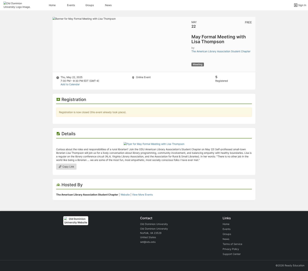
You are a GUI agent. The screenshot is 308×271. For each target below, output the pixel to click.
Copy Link (68, 166)
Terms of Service (232, 243)
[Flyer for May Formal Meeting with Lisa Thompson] (154, 143)
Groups (89, 5)
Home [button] (52, 5)
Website (125, 194)
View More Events (142, 194)
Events (71, 5)
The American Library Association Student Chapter (220, 51)
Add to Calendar (70, 84)
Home (226, 224)
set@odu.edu (148, 241)
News (108, 5)
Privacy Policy (231, 248)
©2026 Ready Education (290, 265)
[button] (18, 4)
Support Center (232, 253)
